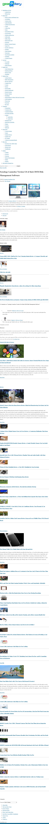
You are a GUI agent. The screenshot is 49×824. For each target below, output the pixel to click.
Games (6, 133)
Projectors (7, 42)
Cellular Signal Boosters (10, 24)
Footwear (7, 156)
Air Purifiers (7, 19)
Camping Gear (8, 83)
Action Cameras (8, 77)
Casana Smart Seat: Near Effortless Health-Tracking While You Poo (17, 755)
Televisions (7, 53)
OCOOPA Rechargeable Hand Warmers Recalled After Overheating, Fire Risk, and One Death (24, 735)
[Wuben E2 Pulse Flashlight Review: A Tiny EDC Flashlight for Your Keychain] (4, 464)
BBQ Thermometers (9, 79)
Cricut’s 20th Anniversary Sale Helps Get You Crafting (14, 646)
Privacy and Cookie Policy (8, 812)
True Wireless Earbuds (9, 54)
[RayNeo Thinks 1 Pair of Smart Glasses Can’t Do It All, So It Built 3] (4, 621)
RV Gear (7, 104)
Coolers (6, 85)
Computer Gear (8, 109)
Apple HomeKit (8, 22)
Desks (6, 29)
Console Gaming (8, 131)
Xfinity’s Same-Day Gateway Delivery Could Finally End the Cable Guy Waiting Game (22, 777)
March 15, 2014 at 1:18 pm (16, 320)
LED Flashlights (8, 99)
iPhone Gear (7, 13)
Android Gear (8, 12)
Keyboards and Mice (9, 113)
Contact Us (5, 819)
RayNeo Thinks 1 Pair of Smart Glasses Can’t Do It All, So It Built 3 (17, 624)
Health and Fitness (9, 70)
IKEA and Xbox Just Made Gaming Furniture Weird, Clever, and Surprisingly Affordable (22, 583)
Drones (6, 86)
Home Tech (5, 15)
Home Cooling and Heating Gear (12, 17)
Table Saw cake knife (5, 272)
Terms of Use (5, 815)
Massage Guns (8, 72)
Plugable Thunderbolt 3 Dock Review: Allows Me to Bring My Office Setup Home (20, 286)
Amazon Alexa (8, 21)
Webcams (7, 127)
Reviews (2, 253)
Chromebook (7, 108)
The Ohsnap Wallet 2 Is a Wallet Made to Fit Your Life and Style (16, 549)
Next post (4, 215)
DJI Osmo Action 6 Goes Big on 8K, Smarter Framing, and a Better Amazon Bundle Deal (22, 615)
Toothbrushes (8, 149)
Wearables (7, 74)
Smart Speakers (8, 51)
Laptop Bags (10, 117)
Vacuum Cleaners (8, 58)
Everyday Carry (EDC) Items (11, 143)
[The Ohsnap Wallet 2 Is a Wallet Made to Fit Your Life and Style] (12, 546)
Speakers (7, 49)
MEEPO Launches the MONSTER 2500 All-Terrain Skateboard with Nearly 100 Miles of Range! (24, 745)
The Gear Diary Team (7, 806)
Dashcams (7, 63)
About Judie (5, 805)
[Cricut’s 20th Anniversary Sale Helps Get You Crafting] (4, 643)
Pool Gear (7, 102)
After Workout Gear (9, 69)
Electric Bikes (8, 88)
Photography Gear (9, 40)
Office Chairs (7, 38)
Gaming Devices (8, 134)
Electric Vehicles (8, 93)
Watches (6, 161)
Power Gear (7, 101)
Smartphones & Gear (7, 10)
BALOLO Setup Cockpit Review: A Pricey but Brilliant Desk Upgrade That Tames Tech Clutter (24, 496)
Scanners (7, 125)
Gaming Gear (8, 136)
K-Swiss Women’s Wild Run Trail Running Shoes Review (14, 477)
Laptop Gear (10, 118)
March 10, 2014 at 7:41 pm (17, 310)
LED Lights (7, 37)
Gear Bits (2, 663)
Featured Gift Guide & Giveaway (7, 342)
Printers (6, 124)
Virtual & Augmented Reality (11, 140)
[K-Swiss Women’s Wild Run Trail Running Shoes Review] (4, 473)
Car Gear (4, 60)
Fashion (4, 150)
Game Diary (5, 129)
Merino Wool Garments (10, 157)
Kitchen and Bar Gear (9, 35)
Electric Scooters (8, 92)
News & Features (3, 269)
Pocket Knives (8, 145)
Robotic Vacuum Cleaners (10, 44)
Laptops (6, 115)
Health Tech (5, 67)
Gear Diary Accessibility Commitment (10, 814)
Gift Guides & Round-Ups (8, 163)
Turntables (7, 56)
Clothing (7, 152)
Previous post (5, 213)
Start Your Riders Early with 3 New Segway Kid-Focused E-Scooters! (17, 681)
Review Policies (6, 808)
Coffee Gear (7, 28)
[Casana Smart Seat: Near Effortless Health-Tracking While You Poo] (4, 752)
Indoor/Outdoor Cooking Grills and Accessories (14, 97)
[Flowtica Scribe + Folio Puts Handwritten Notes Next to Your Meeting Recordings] (4, 590)
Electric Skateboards (9, 90)
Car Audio (7, 61)
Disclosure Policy (6, 810)
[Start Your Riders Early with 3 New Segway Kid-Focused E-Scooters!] (12, 678)
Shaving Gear (8, 147)
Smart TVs (7, 45)
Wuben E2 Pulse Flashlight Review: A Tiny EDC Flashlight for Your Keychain (19, 467)
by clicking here (16, 339)
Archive (4, 817)
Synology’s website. (21, 206)
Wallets (6, 159)
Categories (2, 802)
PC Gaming (7, 138)
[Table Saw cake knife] (3, 267)
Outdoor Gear (5, 76)
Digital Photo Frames (9, 31)
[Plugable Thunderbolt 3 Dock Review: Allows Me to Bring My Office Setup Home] (5, 281)
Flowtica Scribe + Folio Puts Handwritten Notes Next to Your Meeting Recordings (20, 593)
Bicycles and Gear (8, 81)
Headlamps (7, 95)
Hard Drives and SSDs (9, 122)
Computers (5, 106)
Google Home (8, 33)
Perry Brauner (7, 181)
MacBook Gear (8, 120)
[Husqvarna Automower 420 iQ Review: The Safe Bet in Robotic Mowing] (4, 483)
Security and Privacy (9, 47)
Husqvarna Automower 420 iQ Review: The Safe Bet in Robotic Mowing (18, 487)
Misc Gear (5, 141)
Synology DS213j (12, 201)
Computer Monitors (9, 111)
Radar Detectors (8, 65)
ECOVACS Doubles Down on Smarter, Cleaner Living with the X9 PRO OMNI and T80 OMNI (24, 300)
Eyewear (7, 154)
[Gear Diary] (24, 4)
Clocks (6, 26)
